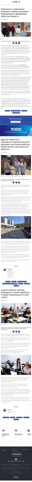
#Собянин (16, 419)
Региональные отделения (25, 449)
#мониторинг (27, 283)
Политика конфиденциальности (16, 471)
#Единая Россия (6, 417)
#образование (26, 417)
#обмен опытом (19, 417)
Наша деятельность (7, 4)
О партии (3, 449)
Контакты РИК (4, 450)
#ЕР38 (8, 281)
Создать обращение (15, 121)
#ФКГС (21, 283)
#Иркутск (14, 281)
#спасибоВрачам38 (16, 112)
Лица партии (14, 449)
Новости (12, 4)
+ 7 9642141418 (16, 454)
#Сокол (7, 110)
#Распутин (16, 285)
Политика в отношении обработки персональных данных (16, 472)
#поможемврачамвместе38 (16, 110)
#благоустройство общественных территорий (9, 283)
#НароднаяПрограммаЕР (22, 281)
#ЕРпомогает (24, 110)
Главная (2, 4)
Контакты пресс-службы (15, 450)
